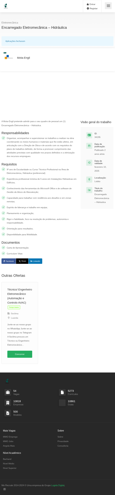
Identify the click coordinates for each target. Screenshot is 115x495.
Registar (93, 8)
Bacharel (7, 459)
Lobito (97, 181)
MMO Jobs (8, 441)
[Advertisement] (57, 97)
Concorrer (20, 354)
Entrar (92, 4)
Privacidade (63, 441)
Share (23, 261)
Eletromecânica (9, 22)
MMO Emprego (10, 437)
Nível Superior (9, 468)
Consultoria (63, 446)
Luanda (14, 318)
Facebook (10, 261)
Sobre (60, 437)
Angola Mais (9, 446)
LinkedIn (36, 261)
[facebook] (4, 489)
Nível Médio (8, 463)
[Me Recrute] (5, 4)
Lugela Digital (57, 485)
